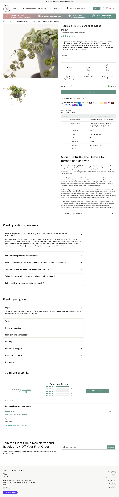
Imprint (114, 475)
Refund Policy (112, 484)
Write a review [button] (97, 391)
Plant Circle (5, 475)
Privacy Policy (111, 471)
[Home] (6, 8)
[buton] (6, 470)
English (6, 470)
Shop (11, 21)
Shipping (70, 32)
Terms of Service (111, 478)
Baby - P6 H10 (66, 58)
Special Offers (42, 8)
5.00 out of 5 (26, 390)
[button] (112, 8)
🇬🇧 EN (112, 8)
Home (22, 8)
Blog (50, 8)
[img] (9, 412)
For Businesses (31, 8)
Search (96, 8)
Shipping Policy (111, 487)
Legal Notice (112, 481)
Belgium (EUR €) (18, 470)
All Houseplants (22, 21)
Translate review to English (17, 425)
